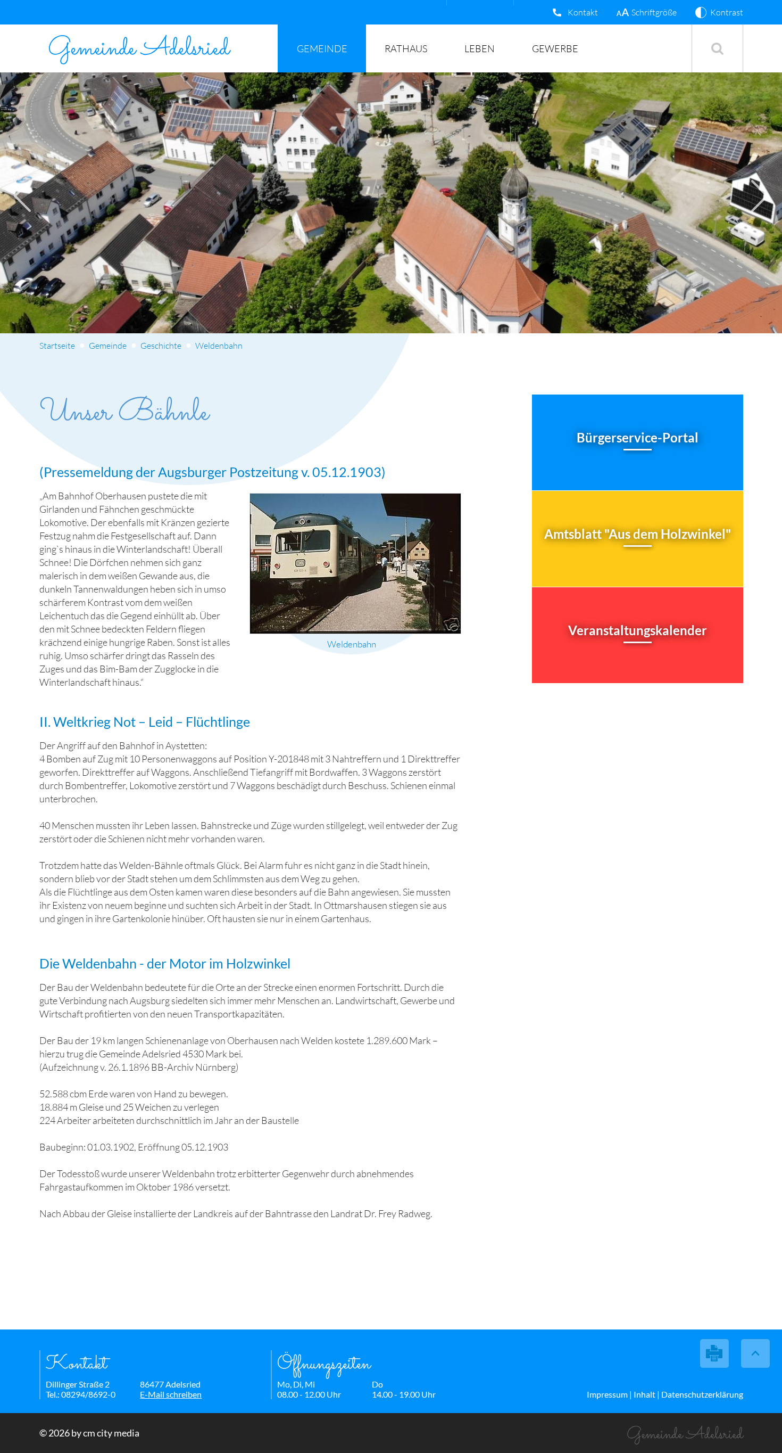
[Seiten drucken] (714, 1353)
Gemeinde (322, 48)
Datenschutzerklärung (702, 1394)
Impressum (607, 1394)
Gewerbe (555, 48)
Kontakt (583, 12)
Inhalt (644, 1394)
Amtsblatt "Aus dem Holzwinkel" (637, 533)
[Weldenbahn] (355, 563)
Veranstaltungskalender (637, 630)
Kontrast (726, 12)
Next (759, 196)
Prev (22, 196)
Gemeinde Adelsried (138, 48)
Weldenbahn (219, 345)
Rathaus (406, 48)
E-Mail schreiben (171, 1394)
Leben (479, 48)
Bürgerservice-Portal (637, 437)
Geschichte (160, 345)
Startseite (57, 345)
